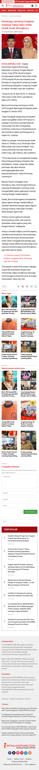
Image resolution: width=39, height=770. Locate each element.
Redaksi (29, 759)
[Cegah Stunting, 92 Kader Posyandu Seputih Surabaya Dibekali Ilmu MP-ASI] (29, 324)
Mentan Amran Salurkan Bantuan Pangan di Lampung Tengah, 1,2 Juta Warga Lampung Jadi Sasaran (21, 582)
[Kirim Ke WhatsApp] (35, 286)
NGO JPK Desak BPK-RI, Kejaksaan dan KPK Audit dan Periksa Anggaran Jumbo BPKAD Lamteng (10, 312)
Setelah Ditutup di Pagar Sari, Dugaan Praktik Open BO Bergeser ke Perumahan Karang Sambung (21, 538)
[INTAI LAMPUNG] (14, 6)
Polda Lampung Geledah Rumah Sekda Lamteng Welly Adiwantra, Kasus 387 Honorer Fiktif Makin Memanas (29, 356)
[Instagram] (18, 753)
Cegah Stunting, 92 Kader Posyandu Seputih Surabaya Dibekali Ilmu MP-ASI (28, 334)
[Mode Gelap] (32, 6)
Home (9, 759)
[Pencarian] (36, 6)
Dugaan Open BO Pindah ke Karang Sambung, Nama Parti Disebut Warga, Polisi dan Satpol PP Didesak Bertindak (19, 734)
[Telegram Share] (31, 286)
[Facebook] (9, 753)
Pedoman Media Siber (20, 761)
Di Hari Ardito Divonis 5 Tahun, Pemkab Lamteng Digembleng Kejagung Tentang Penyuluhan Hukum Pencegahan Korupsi (9, 356)
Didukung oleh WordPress (12, 764)
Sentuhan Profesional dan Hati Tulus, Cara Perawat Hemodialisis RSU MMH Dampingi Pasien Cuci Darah (21, 622)
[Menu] (3, 6)
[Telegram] (26, 753)
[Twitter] (13, 753)
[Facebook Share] (18, 286)
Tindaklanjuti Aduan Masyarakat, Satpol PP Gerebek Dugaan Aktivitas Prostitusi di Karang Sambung (18, 715)
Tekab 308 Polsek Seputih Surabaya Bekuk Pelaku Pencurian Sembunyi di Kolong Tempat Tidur (10, 334)
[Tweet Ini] (22, 286)
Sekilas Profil (19, 759)
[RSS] (30, 753)
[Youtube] (22, 753)
